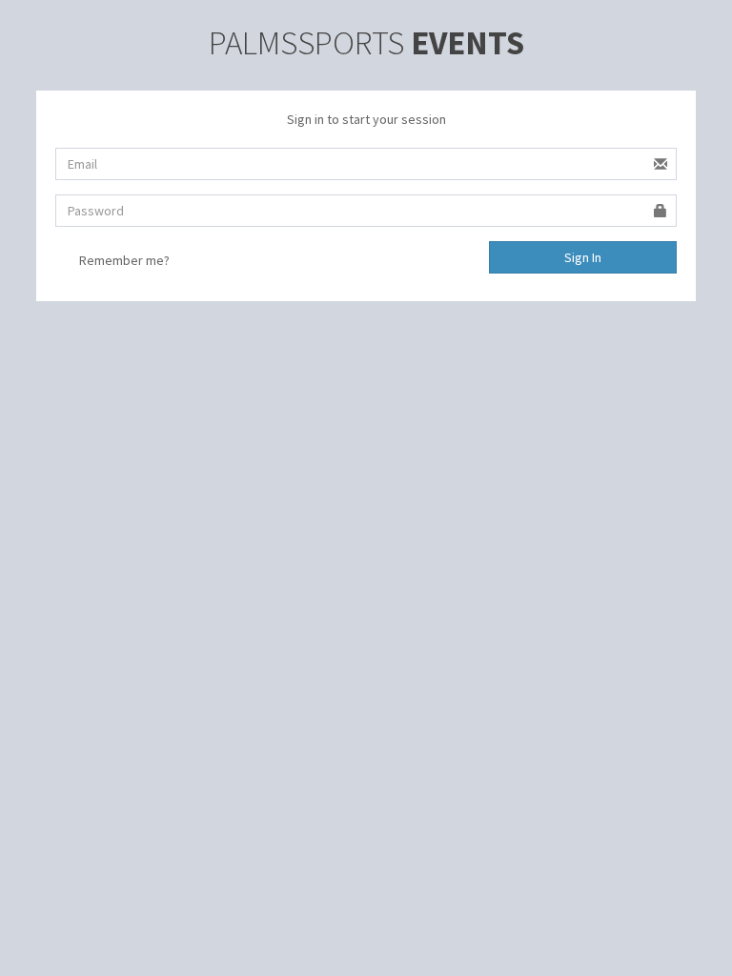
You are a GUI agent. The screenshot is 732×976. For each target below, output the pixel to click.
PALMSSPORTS (366, 43)
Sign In (582, 257)
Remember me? (124, 260)
